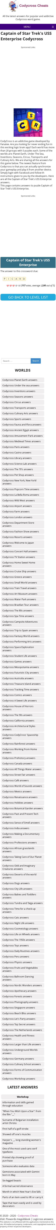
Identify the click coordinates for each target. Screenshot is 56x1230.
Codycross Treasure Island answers (21, 683)
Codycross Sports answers (16, 419)
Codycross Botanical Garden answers (22, 808)
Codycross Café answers (15, 780)
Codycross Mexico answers (17, 791)
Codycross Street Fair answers (18, 774)
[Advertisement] (28, 77)
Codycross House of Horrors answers (17, 708)
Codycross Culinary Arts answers (20, 413)
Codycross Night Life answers (18, 923)
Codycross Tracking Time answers (20, 689)
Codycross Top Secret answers (18, 1024)
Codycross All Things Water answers (21, 769)
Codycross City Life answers (17, 888)
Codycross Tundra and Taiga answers (22, 903)
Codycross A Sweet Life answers (19, 700)
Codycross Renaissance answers (19, 797)
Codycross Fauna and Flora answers (21, 424)
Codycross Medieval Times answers (21, 441)
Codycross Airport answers (17, 506)
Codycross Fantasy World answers (20, 636)
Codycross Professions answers (19, 842)
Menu (27, 26)
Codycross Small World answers (19, 582)
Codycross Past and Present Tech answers (20, 815)
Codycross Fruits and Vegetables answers (20, 969)
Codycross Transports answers (19, 407)
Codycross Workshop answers (18, 1078)
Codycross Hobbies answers (17, 802)
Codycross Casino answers (16, 452)
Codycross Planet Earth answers (19, 379)
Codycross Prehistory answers (18, 758)
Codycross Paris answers (15, 447)
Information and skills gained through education (18, 1104)
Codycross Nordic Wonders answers (22, 985)
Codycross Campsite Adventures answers (20, 623)
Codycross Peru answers (15, 956)
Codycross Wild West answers (18, 500)
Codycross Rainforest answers (18, 743)
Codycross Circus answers (16, 402)
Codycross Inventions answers (18, 391)
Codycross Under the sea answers (20, 385)
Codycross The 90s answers (17, 715)
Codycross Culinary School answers (21, 1064)
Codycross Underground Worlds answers (20, 1051)
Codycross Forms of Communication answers (22, 1071)
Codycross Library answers (17, 458)
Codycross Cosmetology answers (20, 928)
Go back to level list (28, 297)
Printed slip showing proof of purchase (18, 1159)
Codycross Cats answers (15, 917)
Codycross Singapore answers (18, 1007)
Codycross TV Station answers (18, 557)
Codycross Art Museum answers (19, 593)
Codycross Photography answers (20, 1002)
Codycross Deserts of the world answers (19, 876)
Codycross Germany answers (18, 1058)
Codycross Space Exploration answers (18, 649)
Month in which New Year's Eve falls (21, 1191)
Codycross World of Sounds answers (22, 786)
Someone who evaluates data (18, 1166)
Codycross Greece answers (17, 576)
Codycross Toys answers (15, 945)
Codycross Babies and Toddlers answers (19, 896)
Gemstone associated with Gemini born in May (20, 1173)
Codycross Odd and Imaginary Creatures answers (18, 867)
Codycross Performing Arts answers (21, 641)
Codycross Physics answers (17, 962)
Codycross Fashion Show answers (20, 531)
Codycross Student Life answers (19, 655)
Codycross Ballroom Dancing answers (18, 978)
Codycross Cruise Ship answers (19, 571)
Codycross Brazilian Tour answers (20, 604)
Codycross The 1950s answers (18, 939)
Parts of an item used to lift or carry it (22, 1197)
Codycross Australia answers (18, 678)
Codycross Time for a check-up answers (19, 910)
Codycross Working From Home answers (19, 751)
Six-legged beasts (11, 1180)
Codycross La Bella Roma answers (20, 494)
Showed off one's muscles (16, 1134)
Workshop (23, 1096)
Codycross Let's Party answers (18, 1018)
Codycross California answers (18, 720)
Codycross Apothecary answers (19, 990)
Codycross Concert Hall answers (19, 551)
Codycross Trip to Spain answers (20, 630)
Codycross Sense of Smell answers (21, 822)
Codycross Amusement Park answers (22, 435)
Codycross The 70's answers (17, 469)
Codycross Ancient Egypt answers (20, 430)
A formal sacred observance (17, 1186)
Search (35, 361)
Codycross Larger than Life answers (21, 1044)
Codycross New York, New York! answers (19, 482)
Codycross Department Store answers (18, 524)
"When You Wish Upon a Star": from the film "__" (21, 1113)
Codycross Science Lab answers (19, 463)
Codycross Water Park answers (19, 599)
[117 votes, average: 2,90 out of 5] (7, 285)
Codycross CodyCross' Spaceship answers (20, 736)
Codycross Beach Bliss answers (19, 1013)
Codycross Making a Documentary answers (20, 835)
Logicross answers (43, 1219)
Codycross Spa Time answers (18, 616)
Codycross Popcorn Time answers (20, 489)
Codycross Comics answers (17, 695)
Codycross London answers (17, 517)
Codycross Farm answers (16, 511)
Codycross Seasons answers (17, 396)
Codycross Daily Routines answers (20, 951)
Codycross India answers (15, 828)
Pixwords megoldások (18, 1219)
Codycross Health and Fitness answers (18, 1037)
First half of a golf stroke (15, 1128)
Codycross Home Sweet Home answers (18, 564)
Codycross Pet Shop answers (18, 475)
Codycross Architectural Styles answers (18, 728)
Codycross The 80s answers (17, 610)
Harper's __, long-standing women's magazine (21, 1141)
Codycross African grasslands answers (18, 850)
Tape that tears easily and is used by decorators (21, 1204)
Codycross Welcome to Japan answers (18, 544)
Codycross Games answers (17, 661)
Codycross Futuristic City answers (20, 672)
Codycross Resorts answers (17, 537)
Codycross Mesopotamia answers (20, 667)
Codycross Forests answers (17, 996)
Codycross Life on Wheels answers (21, 934)
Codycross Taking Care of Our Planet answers (22, 858)
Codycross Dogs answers (16, 883)
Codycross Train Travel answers (19, 588)
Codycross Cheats (33, 6)
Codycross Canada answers (17, 763)
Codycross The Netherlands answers (22, 1030)
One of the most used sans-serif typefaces (19, 1150)
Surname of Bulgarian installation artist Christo (20, 1121)
